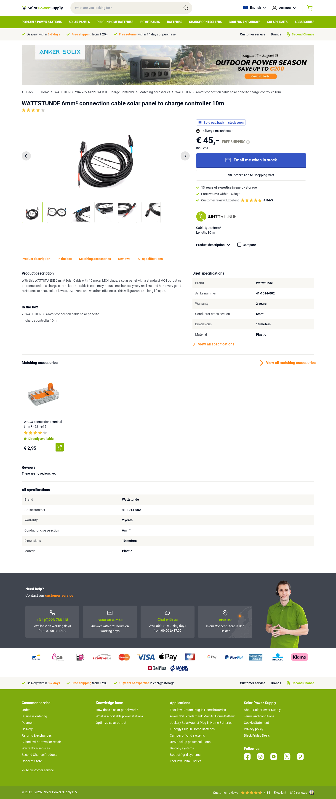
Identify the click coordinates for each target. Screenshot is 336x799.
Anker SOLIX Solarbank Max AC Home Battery (202, 716)
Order (26, 710)
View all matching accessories (290, 363)
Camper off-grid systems (187, 735)
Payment (28, 722)
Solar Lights (277, 22)
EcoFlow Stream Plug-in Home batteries (198, 710)
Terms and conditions (259, 716)
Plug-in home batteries (115, 22)
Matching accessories (154, 92)
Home (45, 92)
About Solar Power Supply (262, 710)
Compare (249, 245)
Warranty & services (36, 748)
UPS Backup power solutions (190, 742)
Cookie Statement (256, 722)
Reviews (124, 259)
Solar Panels (79, 22)
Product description (210, 245)
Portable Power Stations (42, 22)
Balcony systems (182, 748)
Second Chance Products (39, 754)
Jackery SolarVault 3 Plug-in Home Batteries (201, 722)
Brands (276, 34)
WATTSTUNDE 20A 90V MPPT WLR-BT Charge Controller (94, 92)
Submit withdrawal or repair (41, 742)
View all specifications (216, 344)
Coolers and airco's (244, 22)
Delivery (27, 729)
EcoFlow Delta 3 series (185, 761)
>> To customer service (38, 770)
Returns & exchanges (37, 735)
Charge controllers (205, 22)
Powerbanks (150, 22)
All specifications (150, 259)
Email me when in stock (255, 160)
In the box (65, 259)
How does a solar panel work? (117, 710)
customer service (59, 595)
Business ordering (34, 716)
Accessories (304, 22)
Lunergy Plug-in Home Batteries (192, 729)
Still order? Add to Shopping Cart (251, 175)
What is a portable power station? (119, 716)
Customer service (252, 34)
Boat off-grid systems (185, 754)
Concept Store (32, 761)
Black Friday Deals (257, 735)
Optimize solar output (111, 722)
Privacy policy (253, 729)
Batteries (174, 22)
